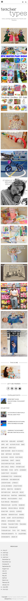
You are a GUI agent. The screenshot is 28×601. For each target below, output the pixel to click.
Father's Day (20, 466)
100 (17, 42)
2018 (4, 552)
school (12, 511)
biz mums (16, 454)
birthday (9, 454)
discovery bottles (7, 463)
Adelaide (12, 441)
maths (3, 489)
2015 (4, 587)
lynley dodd (17, 486)
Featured (4, 470)
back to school (17, 451)
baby (23, 444)
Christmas (4, 460)
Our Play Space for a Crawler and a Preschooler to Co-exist (14, 315)
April (3, 578)
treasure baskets (7, 533)
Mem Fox (10, 489)
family (12, 466)
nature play (5, 495)
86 (17, 81)
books (12, 457)
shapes (21, 514)
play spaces (5, 501)
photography (12, 498)
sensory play (13, 514)
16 (17, 109)
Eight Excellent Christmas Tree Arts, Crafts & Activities (14, 31)
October (4, 564)
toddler (4, 527)
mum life (15, 492)
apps (2, 444)
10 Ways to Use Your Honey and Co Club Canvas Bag (14, 116)
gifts (16, 470)
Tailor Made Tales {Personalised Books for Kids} (14, 210)
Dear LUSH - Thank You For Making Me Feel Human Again (14, 287)
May (3, 575)
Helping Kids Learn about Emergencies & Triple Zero (14, 248)
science (19, 511)
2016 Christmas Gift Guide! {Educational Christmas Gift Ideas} (14, 88)
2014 (4, 589)
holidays (14, 473)
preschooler (5, 505)
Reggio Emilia (13, 508)
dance (18, 460)
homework (17, 476)
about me (4, 441)
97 (17, 260)
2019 (4, 550)
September (5, 566)
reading (4, 508)
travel (23, 530)
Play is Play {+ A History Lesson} (14, 266)
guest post (5, 473)
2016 (4, 557)
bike (2, 454)
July (3, 571)
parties (3, 498)
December (5, 559)
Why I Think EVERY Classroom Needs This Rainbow (14, 135)
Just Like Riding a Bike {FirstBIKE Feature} (14, 153)
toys (14, 530)
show (3, 517)
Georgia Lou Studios (18, 599)
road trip (4, 511)
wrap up (14, 537)
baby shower (5, 451)
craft (12, 460)
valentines (22, 533)
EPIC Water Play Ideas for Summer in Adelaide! (14, 49)
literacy (15, 482)
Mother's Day (6, 492)
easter (18, 463)
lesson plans (5, 482)
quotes (14, 505)
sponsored (11, 521)
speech (3, 521)
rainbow (22, 505)
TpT (18, 530)
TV (16, 533)
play (20, 498)
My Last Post (5, 408)
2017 (4, 555)
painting (14, 495)
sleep (9, 517)
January (4, 585)
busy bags (19, 457)
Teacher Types (12, 597)
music (22, 492)
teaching (23, 524)
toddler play (6, 530)
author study (15, 444)
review (21, 508)
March (4, 580)
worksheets (5, 537)
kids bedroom (14, 479)
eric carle (5, 466)
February (5, 582)
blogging (4, 457)
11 (17, 241)
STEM (18, 521)
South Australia (18, 517)
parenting (22, 495)
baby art (4, 447)
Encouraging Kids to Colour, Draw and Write (14, 229)
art (7, 444)
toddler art (13, 527)
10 (17, 279)
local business (6, 486)
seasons (4, 514)
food (11, 470)
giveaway (23, 470)
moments (18, 489)
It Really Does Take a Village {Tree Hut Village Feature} (14, 182)
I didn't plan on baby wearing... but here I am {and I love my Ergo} (14, 334)
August (4, 568)
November (5, 562)
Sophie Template (21, 597)
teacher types (13, 524)
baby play (12, 447)
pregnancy (14, 501)
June (3, 573)
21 (17, 307)
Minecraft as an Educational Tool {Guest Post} (16, 401)
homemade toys (6, 476)
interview (4, 479)
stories (4, 524)
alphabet (20, 441)
